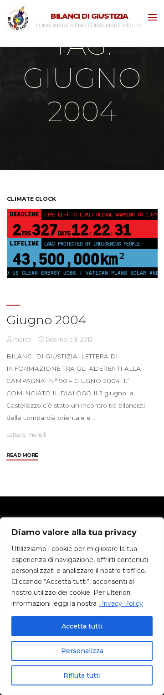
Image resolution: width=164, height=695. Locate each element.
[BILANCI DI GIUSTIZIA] (17, 17)
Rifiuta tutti (82, 675)
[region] (82, 606)
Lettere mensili (26, 434)
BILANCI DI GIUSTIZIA (89, 15)
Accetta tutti (82, 626)
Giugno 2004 (46, 319)
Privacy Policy (121, 603)
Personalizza (82, 651)
